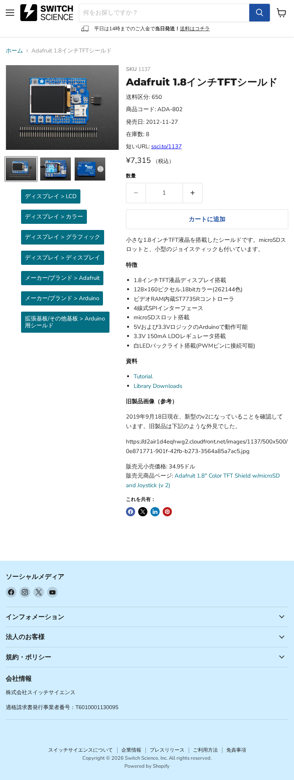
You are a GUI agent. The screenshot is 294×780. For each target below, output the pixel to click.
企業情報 (131, 750)
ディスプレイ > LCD (51, 196)
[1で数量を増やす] (193, 193)
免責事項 (236, 750)
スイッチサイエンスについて (80, 750)
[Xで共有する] (142, 511)
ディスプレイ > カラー (54, 216)
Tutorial (143, 376)
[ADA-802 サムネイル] (21, 169)
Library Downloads (158, 386)
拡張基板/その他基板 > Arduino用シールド (65, 322)
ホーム (14, 51)
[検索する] (259, 12)
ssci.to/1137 (166, 146)
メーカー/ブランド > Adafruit (62, 278)
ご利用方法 (205, 750)
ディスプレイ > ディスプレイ (62, 257)
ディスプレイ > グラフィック (62, 237)
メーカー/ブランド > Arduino (62, 298)
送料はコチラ (195, 28)
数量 (131, 176)
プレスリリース (167, 750)
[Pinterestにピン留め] (167, 511)
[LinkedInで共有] (155, 511)
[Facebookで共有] (130, 511)
